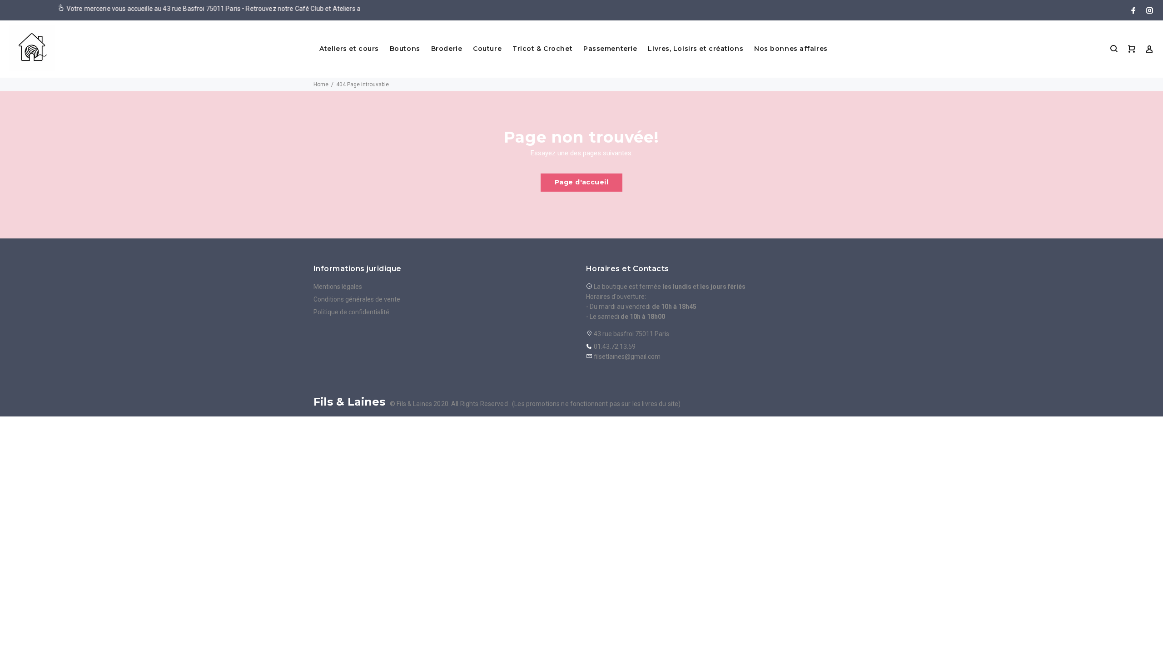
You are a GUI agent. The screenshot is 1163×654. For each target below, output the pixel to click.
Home (320, 84)
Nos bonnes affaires (791, 49)
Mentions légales (337, 286)
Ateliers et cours (349, 49)
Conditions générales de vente (356, 299)
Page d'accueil (581, 182)
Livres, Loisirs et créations (695, 49)
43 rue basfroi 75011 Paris (630, 333)
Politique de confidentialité (351, 312)
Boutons (405, 49)
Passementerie (610, 49)
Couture (487, 49)
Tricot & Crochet (542, 49)
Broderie (446, 49)
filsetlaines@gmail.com (627, 356)
